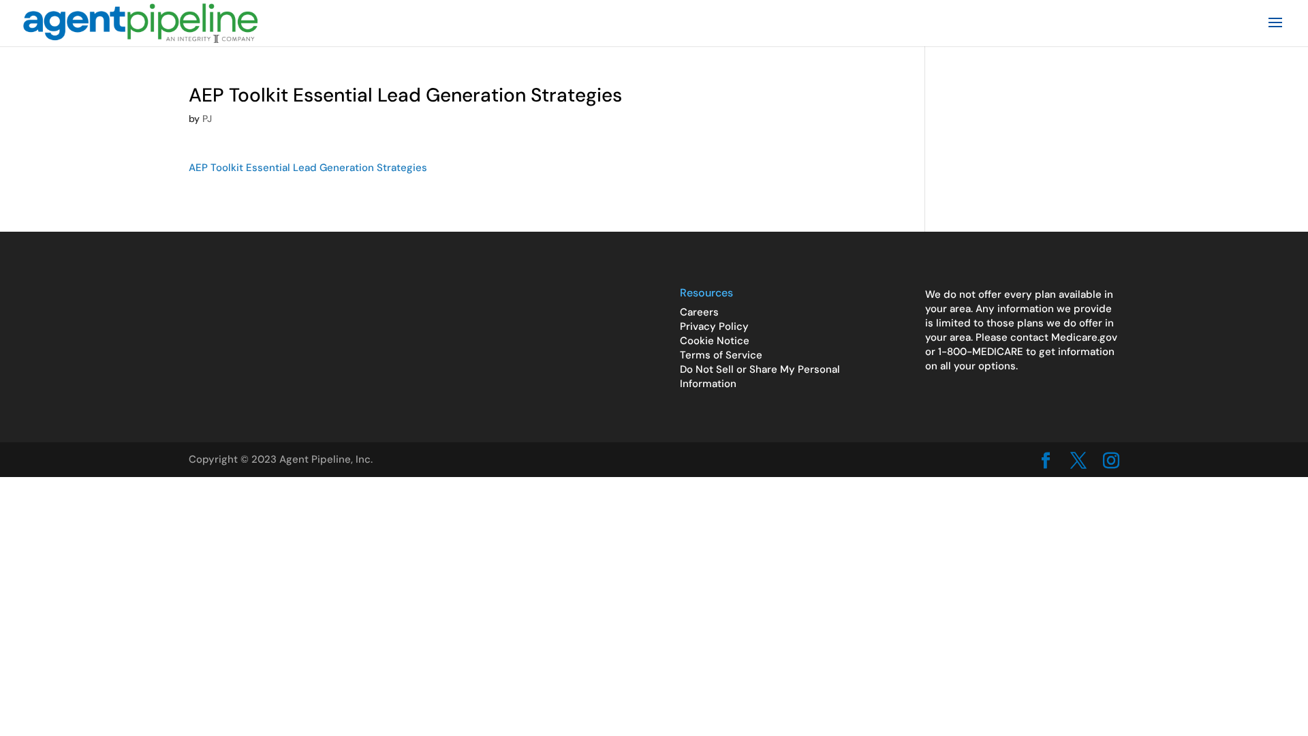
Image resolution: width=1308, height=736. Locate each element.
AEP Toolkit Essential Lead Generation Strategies (308, 167)
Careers (699, 312)
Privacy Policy (714, 326)
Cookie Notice (714, 341)
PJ (207, 118)
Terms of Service (721, 355)
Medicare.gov (1084, 337)
